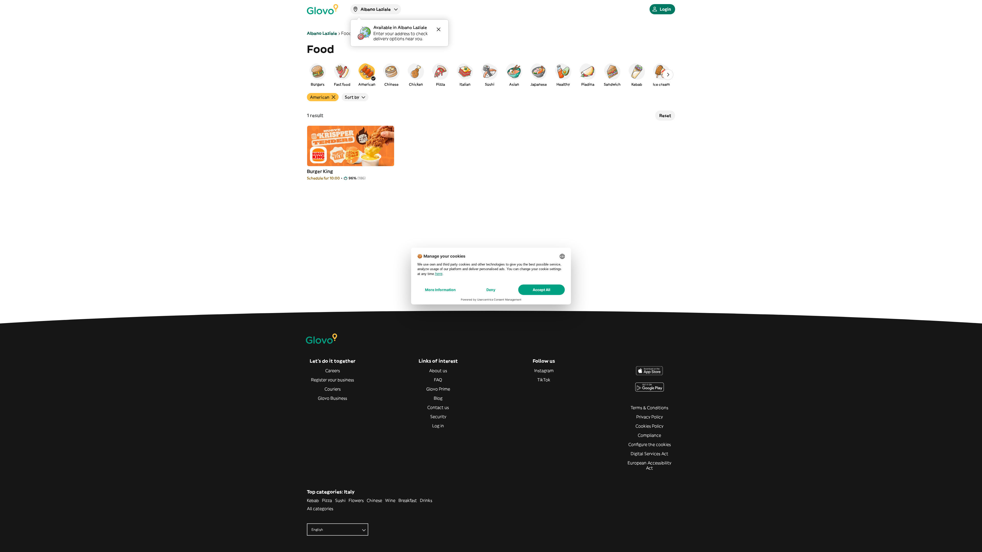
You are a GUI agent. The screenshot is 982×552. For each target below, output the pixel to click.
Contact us (438, 407)
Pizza (327, 500)
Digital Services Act (649, 453)
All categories (320, 508)
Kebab (313, 500)
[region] (491, 74)
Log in (438, 425)
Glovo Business (332, 398)
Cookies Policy (649, 426)
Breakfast (407, 500)
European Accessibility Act (649, 465)
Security (438, 416)
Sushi (340, 500)
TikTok (543, 379)
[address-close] (438, 29)
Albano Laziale (322, 33)
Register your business (332, 379)
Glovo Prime (438, 389)
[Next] (668, 75)
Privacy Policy (649, 416)
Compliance (649, 435)
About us (438, 370)
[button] (317, 74)
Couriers (333, 389)
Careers (332, 370)
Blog (438, 398)
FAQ (438, 379)
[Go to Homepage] (322, 9)
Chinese (374, 500)
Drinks (426, 500)
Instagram (544, 370)
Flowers (356, 500)
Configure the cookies (649, 444)
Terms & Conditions (649, 407)
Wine (390, 500)
